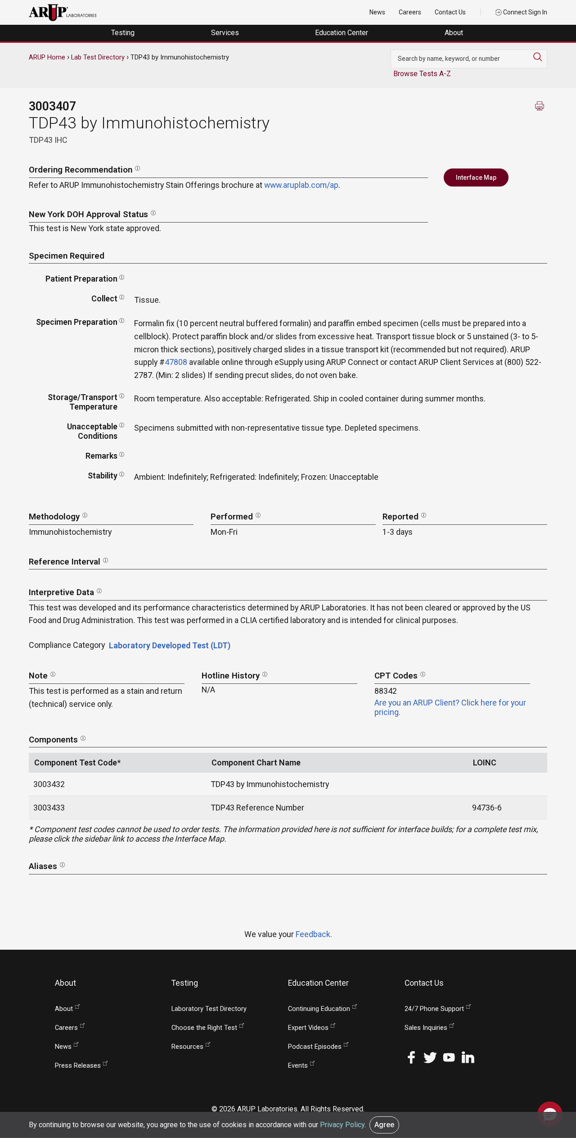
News (377, 12)
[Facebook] (411, 1056)
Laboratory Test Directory (209, 1009)
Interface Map (476, 177)
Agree (384, 1124)
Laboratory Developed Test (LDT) (169, 645)
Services (226, 32)
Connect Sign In (524, 12)
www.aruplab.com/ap (301, 185)
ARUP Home (47, 57)
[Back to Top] (550, 1086)
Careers (410, 12)
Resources (187, 1047)
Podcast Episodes (315, 1047)
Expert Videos (308, 1028)
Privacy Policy (342, 1124)
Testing (123, 32)
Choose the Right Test (204, 1028)
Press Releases (78, 1066)
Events (298, 1066)
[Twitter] (430, 1056)
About (455, 32)
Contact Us (450, 12)
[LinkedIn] (468, 1056)
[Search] (540, 57)
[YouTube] (449, 1056)
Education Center (342, 32)
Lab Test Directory (98, 57)
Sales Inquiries (426, 1028)
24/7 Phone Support (434, 1009)
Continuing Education (319, 1009)
